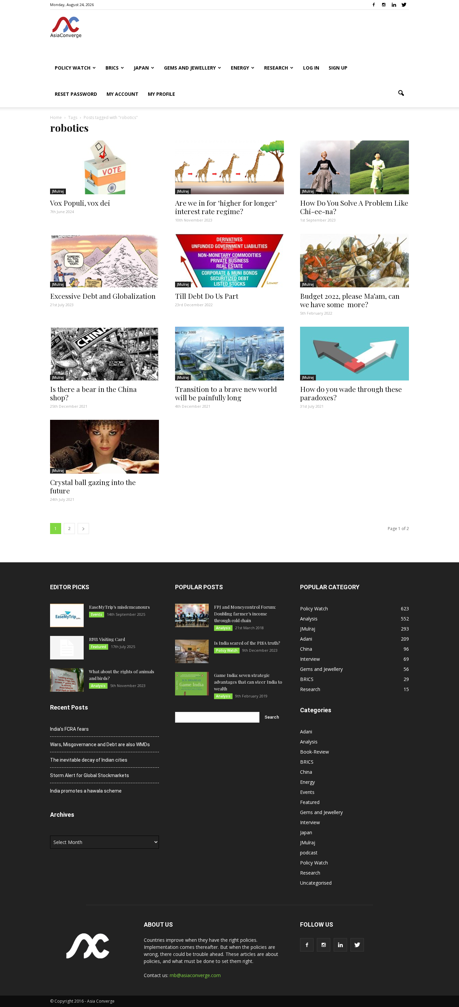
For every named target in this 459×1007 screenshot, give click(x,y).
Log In (311, 68)
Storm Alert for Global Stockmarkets (89, 775)
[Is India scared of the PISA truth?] (192, 651)
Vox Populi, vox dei (80, 202)
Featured (98, 646)
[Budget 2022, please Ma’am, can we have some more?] (354, 260)
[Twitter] (404, 5)
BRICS (112, 68)
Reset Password (76, 94)
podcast (309, 852)
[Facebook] (374, 5)
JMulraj (58, 191)
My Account (122, 94)
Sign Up (338, 68)
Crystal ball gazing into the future (93, 486)
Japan (141, 68)
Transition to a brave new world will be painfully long (226, 393)
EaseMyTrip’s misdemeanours (119, 607)
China (306, 649)
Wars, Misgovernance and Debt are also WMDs (100, 744)
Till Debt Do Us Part (206, 295)
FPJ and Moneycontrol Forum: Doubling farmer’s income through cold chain (245, 613)
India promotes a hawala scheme (86, 791)
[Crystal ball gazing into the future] (104, 447)
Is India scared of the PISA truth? (247, 643)
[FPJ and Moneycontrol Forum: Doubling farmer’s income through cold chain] (192, 615)
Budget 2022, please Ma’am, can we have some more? (350, 300)
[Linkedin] (394, 5)
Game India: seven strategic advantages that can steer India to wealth (248, 681)
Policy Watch (72, 68)
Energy (240, 68)
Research (276, 68)
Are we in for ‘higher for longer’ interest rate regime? (226, 207)
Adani (306, 639)
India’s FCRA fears (69, 729)
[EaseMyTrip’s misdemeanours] (67, 615)
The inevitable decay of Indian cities (88, 760)
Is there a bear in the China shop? (93, 393)
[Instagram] (384, 5)
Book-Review (314, 752)
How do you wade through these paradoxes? (351, 393)
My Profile (161, 94)
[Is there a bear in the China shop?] (104, 353)
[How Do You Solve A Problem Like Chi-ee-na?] (354, 167)
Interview (310, 659)
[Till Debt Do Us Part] (229, 260)
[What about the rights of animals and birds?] (67, 680)
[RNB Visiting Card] (67, 647)
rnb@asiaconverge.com (195, 975)
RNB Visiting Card (107, 639)
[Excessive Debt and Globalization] (104, 260)
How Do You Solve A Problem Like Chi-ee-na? (354, 207)
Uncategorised (316, 883)
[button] (401, 93)
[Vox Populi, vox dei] (104, 167)
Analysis (98, 685)
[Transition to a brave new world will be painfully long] (229, 353)
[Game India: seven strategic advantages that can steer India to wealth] (192, 683)
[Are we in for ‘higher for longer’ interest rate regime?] (229, 167)
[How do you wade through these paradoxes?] (354, 353)
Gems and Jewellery (190, 68)
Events (96, 614)
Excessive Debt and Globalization (103, 295)
